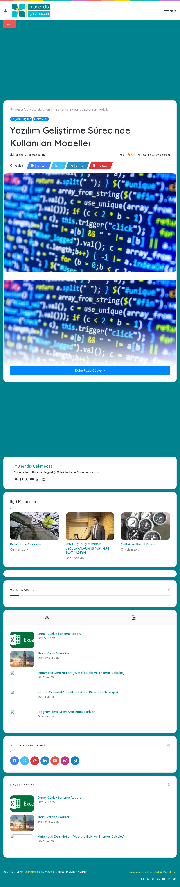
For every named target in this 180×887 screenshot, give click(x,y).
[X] (27, 479)
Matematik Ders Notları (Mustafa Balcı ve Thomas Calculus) (81, 673)
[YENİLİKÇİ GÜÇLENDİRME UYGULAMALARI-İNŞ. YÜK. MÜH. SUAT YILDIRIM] (90, 526)
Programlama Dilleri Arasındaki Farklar (66, 712)
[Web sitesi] (17, 479)
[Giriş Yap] (5, 12)
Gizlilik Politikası (165, 872)
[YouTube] (33, 479)
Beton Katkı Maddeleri (26, 544)
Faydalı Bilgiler (21, 119)
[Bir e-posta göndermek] (43, 155)
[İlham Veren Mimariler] (22, 659)
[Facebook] (22, 479)
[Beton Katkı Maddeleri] (34, 526)
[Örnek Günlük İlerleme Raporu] (22, 640)
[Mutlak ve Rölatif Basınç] (145, 526)
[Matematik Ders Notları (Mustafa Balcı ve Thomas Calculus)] (22, 679)
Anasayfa (20, 109)
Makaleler (36, 109)
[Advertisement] (90, 63)
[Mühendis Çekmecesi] (31, 10)
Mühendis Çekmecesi (27, 155)
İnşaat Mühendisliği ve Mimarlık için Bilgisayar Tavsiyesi (78, 692)
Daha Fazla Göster (89, 371)
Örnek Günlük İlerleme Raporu (60, 634)
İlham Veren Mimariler (54, 653)
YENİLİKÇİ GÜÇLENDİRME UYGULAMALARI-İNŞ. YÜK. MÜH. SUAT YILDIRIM (88, 548)
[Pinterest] (38, 479)
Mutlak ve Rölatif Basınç (138, 544)
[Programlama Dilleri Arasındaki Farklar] (22, 718)
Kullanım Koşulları (140, 872)
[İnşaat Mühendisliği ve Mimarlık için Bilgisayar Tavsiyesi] (22, 698)
